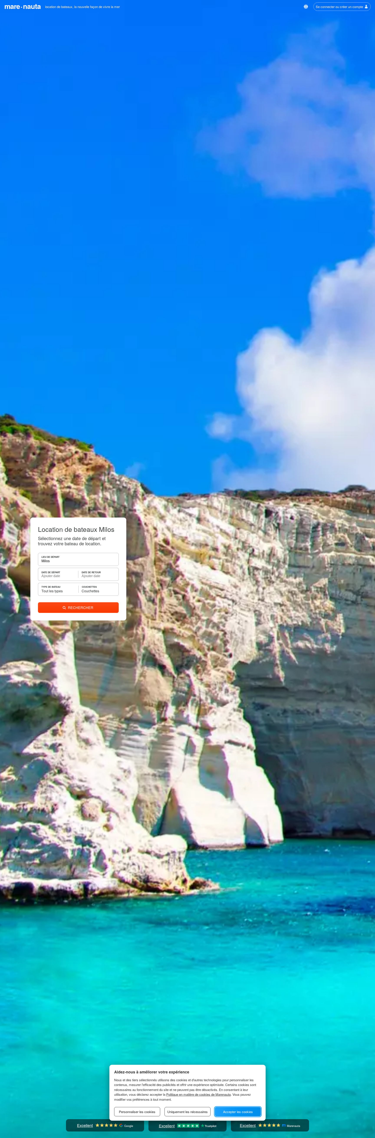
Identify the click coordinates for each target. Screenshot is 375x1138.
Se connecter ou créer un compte (339, 6)
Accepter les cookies (238, 1111)
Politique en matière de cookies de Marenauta (198, 1094)
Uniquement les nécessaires (187, 1111)
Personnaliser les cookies (137, 1111)
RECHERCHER (80, 607)
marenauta (22, 6)
